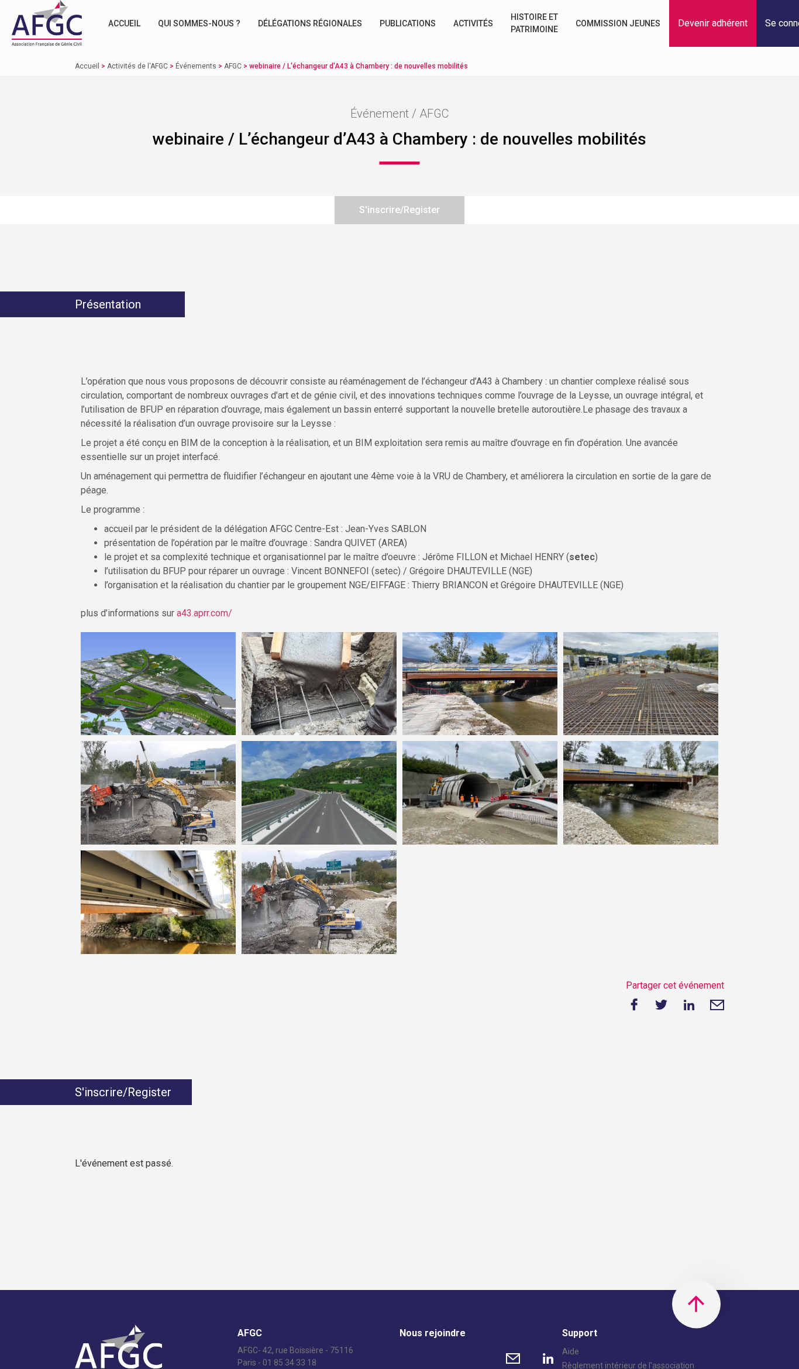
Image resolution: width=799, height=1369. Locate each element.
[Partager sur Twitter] (661, 1005)
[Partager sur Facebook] (633, 1005)
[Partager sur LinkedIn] (689, 1005)
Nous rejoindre (432, 1333)
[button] (712, 23)
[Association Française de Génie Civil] (47, 23)
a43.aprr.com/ (204, 613)
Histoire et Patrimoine (534, 23)
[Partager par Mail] (717, 1005)
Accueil (124, 23)
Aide (570, 1351)
